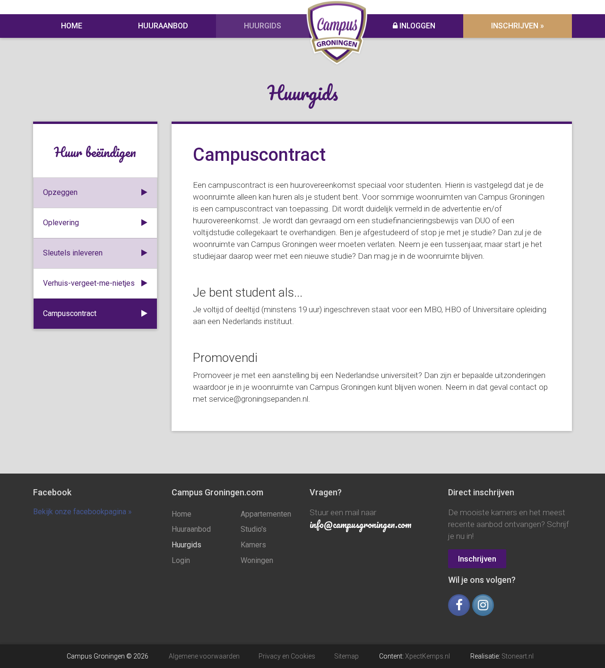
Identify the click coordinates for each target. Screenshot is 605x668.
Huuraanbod (163, 25)
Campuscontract (69, 313)
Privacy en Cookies (287, 656)
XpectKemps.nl (427, 656)
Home (71, 25)
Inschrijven (477, 558)
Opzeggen (60, 192)
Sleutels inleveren (73, 252)
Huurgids (262, 25)
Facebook (52, 492)
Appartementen (266, 514)
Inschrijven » (517, 25)
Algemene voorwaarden (204, 656)
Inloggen (416, 25)
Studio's (254, 529)
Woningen (257, 560)
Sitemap (346, 656)
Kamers (253, 544)
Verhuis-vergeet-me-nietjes (89, 283)
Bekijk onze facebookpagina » (82, 511)
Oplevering (61, 222)
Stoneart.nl (517, 656)
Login (181, 560)
